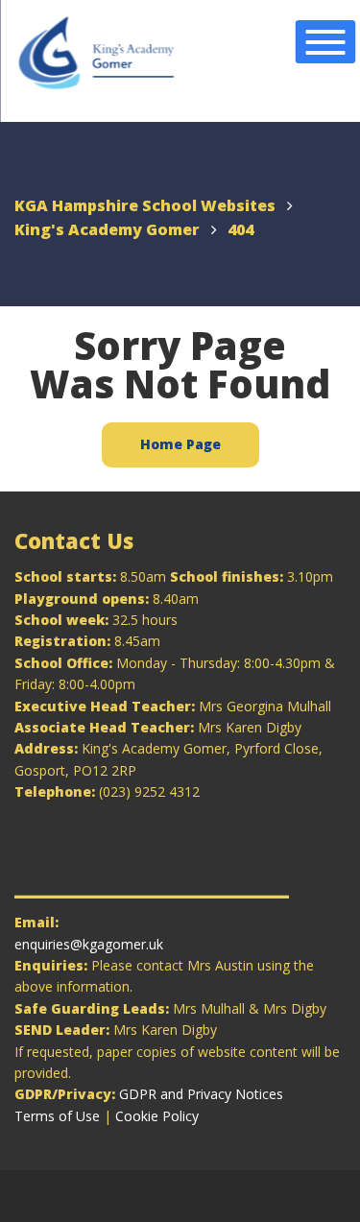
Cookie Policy (157, 1116)
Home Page (180, 444)
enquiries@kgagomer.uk (88, 944)
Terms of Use (57, 1116)
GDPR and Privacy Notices (201, 1094)
